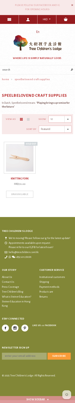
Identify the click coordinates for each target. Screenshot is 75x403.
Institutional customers (52, 277)
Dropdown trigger (28, 19)
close (72, 5)
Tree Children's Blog (12, 291)
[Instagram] (15, 328)
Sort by (31, 129)
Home (5, 79)
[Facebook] (5, 328)
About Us (7, 277)
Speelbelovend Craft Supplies (32, 79)
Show (42, 119)
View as (11, 119)
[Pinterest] (24, 328)
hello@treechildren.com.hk (23, 252)
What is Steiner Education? (16, 296)
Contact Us (8, 282)
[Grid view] (21, 119)
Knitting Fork (20, 178)
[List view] (28, 119)
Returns (43, 296)
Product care (46, 291)
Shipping (44, 282)
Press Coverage (10, 287)
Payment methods (49, 287)
